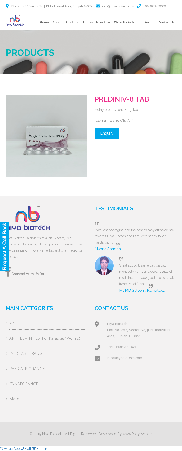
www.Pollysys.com (138, 434)
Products (72, 22)
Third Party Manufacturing (134, 22)
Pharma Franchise (96, 22)
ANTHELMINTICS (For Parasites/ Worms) (44, 338)
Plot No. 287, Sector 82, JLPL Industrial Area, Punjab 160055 (52, 6)
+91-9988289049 (154, 6)
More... (15, 398)
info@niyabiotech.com (118, 6)
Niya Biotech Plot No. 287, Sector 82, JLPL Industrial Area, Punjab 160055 (138, 329)
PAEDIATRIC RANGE (27, 368)
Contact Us (166, 22)
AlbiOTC (16, 323)
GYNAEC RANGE (23, 383)
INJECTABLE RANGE (26, 353)
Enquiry (106, 133)
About (57, 22)
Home (44, 22)
